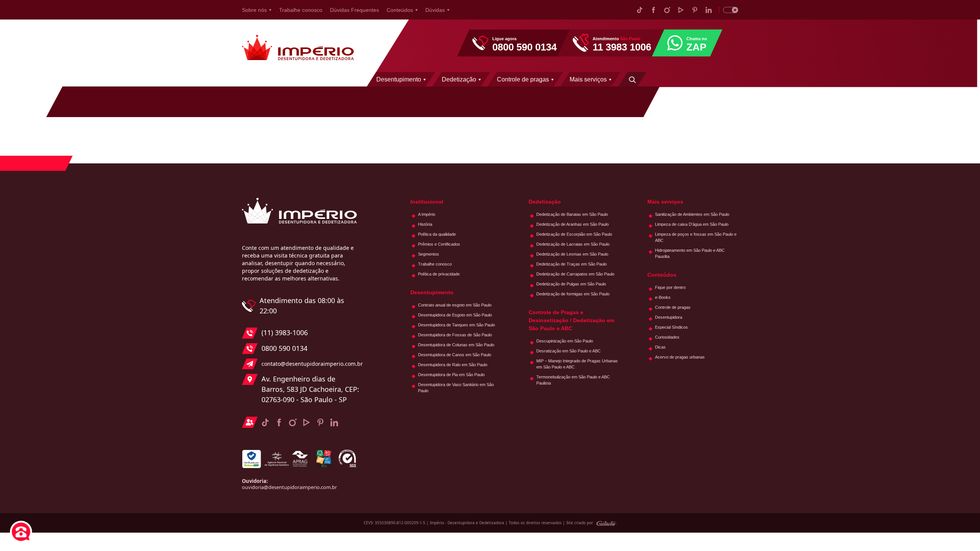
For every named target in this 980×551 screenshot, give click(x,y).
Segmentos (428, 254)
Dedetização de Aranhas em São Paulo (572, 224)
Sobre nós (254, 10)
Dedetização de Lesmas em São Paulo (572, 254)
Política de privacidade (439, 274)
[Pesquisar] (632, 79)
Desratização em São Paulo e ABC (568, 351)
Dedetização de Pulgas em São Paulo (571, 284)
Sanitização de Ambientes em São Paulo (692, 214)
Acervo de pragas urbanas (680, 357)
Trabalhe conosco (300, 10)
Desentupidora (668, 317)
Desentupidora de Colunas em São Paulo (456, 344)
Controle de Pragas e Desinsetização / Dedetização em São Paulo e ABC (571, 320)
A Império (426, 214)
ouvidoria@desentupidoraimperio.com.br (289, 487)
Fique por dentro (670, 287)
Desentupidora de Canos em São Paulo (454, 354)
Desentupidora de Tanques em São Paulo (456, 325)
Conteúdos (400, 10)
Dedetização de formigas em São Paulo (572, 294)
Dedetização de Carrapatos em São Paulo (575, 274)
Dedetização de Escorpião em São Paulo (574, 234)
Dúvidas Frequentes (354, 10)
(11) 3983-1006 (284, 332)
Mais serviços (588, 79)
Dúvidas (435, 10)
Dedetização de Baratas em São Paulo (572, 214)
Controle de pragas (523, 79)
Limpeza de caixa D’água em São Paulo (691, 224)
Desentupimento (398, 79)
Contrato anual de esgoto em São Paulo (455, 305)
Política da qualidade (437, 234)
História (425, 224)
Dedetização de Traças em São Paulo (571, 264)
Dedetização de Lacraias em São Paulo (572, 244)
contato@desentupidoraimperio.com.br (310, 363)
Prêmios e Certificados (439, 244)
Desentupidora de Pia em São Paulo (451, 374)
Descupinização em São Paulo (564, 341)
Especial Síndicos (671, 327)
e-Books (663, 297)
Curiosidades (667, 337)
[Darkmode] (728, 10)
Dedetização (459, 79)
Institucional (426, 202)
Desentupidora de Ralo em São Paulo (452, 364)
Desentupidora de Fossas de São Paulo (455, 335)
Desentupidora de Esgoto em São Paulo (455, 315)
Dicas (660, 347)
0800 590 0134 (284, 348)
